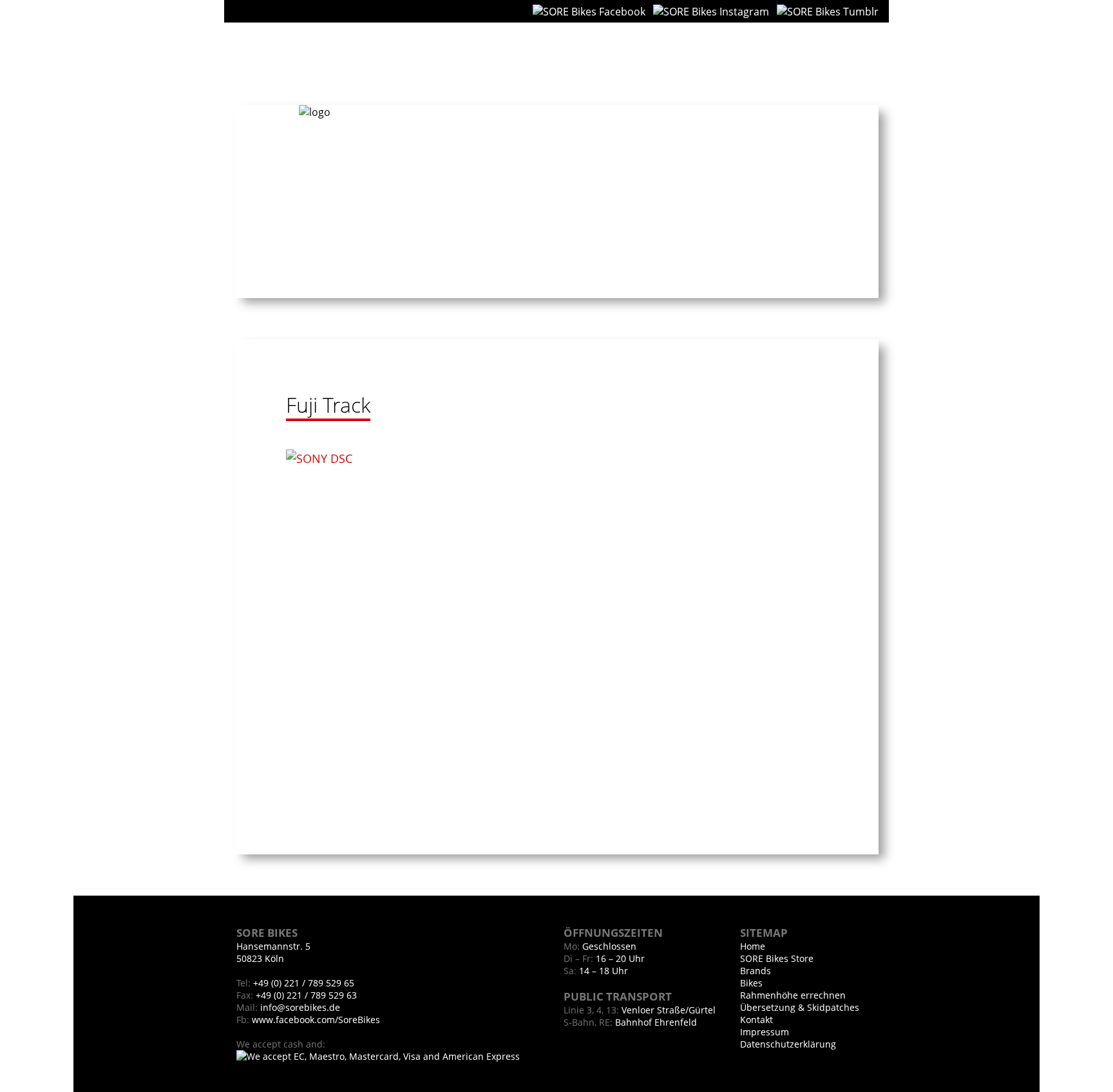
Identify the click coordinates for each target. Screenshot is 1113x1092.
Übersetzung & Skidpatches (799, 1007)
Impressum (764, 1032)
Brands (755, 971)
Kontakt (853, 58)
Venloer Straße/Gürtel (669, 1010)
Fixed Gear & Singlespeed (298, 64)
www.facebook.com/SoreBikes (316, 1019)
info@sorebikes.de (300, 1007)
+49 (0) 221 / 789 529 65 (302, 983)
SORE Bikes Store (776, 958)
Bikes (802, 58)
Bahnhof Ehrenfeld (656, 1022)
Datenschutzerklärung (788, 1044)
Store (759, 58)
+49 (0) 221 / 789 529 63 (305, 995)
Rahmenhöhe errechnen (793, 995)
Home (715, 58)
